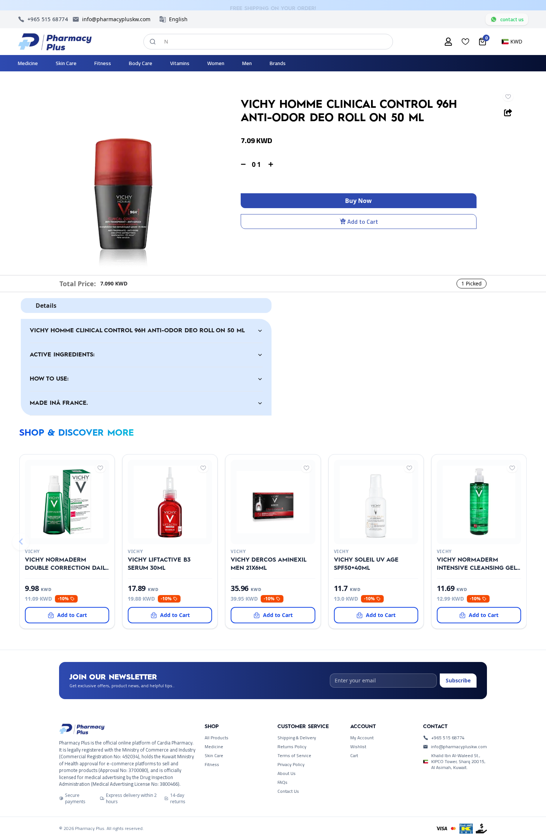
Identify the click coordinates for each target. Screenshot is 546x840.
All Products (216, 738)
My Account (362, 738)
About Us (286, 773)
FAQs (282, 782)
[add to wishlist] (508, 96)
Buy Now (358, 201)
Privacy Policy (291, 765)
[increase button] (270, 164)
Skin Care (214, 756)
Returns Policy (291, 747)
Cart (354, 756)
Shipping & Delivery (296, 738)
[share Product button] (508, 113)
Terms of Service (294, 756)
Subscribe (458, 680)
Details (46, 305)
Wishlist (358, 747)
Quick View (54, 535)
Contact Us (288, 791)
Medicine (214, 747)
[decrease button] (243, 164)
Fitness (212, 765)
